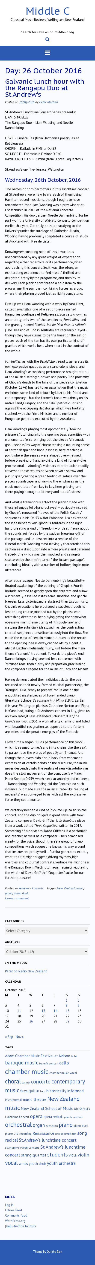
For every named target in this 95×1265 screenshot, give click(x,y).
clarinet (26, 1082)
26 (31, 1021)
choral (13, 1081)
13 (43, 1011)
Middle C (48, 10)
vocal (11, 1162)
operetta (67, 1117)
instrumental (13, 1100)
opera (36, 1116)
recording (25, 1133)
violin (83, 1154)
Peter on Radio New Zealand (26, 971)
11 (19, 1011)
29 (67, 1021)
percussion (52, 1126)
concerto (40, 1081)
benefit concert (48, 1063)
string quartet (33, 1155)
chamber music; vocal (63, 1073)
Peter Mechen (48, 102)
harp (42, 1091)
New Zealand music (70, 888)
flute (24, 1091)
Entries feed (13, 1210)
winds (23, 1163)
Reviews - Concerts (30, 888)
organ (39, 1125)
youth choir (37, 1163)
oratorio (78, 1117)
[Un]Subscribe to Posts (20, 1226)
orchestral (18, 1124)
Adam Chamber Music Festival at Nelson (37, 1055)
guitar (34, 1090)
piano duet (21, 893)
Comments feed (16, 1215)
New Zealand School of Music (47, 1108)
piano (8, 893)
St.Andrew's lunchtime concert (48, 1140)
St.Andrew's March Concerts (22, 1147)
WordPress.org (15, 1221)
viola (73, 1155)
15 (67, 1011)
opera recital (53, 1117)
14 (55, 1011)
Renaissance (43, 1133)
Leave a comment (17, 898)
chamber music (26, 1071)
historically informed (65, 1090)
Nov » (20, 1037)
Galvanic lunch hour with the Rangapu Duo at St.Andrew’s (44, 88)
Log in (9, 1205)
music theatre (34, 1099)
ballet (74, 1056)
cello (64, 1063)
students (57, 1154)
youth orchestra (61, 1163)
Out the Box (54, 1252)
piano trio (11, 1133)
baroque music (21, 1062)
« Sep (9, 1037)
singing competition (65, 1133)
